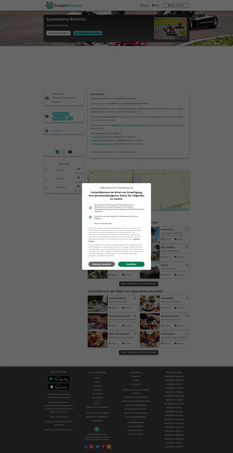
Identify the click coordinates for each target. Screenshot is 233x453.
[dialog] (116, 226)
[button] (116, 223)
